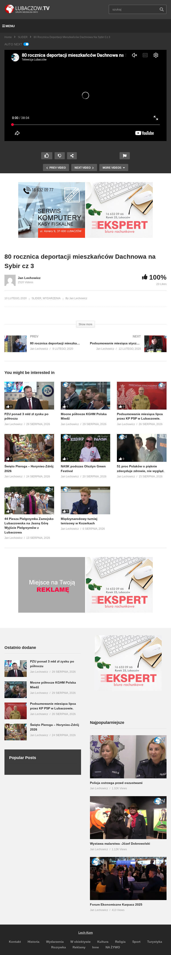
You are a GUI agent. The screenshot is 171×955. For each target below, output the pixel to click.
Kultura (102, 941)
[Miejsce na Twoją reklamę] (51, 611)
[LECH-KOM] (51, 236)
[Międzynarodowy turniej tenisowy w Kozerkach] (85, 500)
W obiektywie (80, 941)
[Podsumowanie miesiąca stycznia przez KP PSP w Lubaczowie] (128, 348)
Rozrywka (58, 947)
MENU (10, 26)
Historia (33, 941)
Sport (136, 941)
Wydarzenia (55, 941)
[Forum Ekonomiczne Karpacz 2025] (128, 878)
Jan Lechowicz (29, 278)
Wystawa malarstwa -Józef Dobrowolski (120, 843)
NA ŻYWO (113, 947)
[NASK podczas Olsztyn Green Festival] (85, 448)
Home (8, 37)
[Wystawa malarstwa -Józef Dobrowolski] (128, 817)
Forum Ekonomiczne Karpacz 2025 (116, 904)
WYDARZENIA (52, 298)
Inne (95, 947)
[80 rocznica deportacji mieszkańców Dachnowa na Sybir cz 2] (42, 348)
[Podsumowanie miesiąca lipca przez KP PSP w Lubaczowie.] (142, 396)
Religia (120, 941)
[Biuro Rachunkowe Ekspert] (128, 690)
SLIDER (23, 37)
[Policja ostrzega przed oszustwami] (128, 756)
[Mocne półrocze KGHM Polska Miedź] (85, 396)
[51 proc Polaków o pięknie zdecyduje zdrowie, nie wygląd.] (142, 448)
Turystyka (154, 941)
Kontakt (15, 941)
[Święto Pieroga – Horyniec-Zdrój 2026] (29, 448)
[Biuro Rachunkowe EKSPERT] (119, 236)
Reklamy (79, 947)
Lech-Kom (85, 932)
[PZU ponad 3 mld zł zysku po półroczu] (29, 396)
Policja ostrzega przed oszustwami (116, 783)
